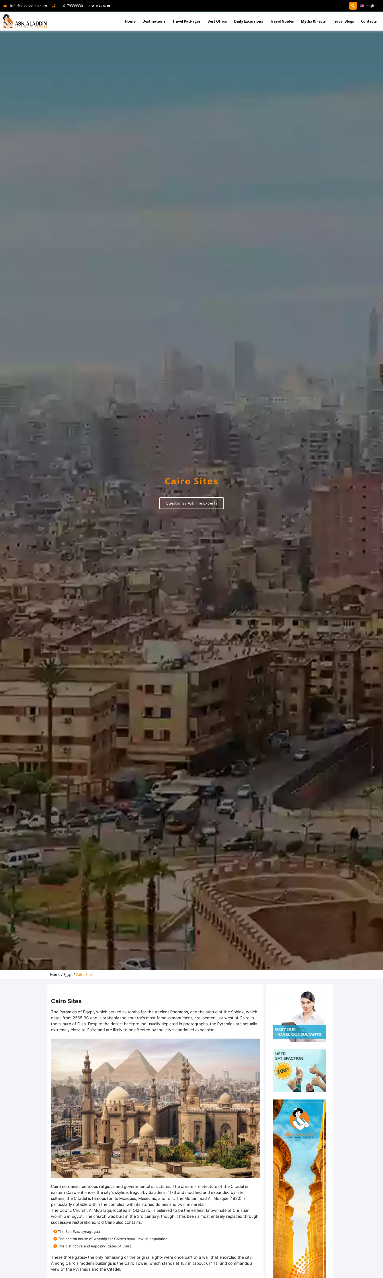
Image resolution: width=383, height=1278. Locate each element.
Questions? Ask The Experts (191, 503)
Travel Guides (282, 21)
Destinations (154, 21)
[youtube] (109, 5)
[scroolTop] (375, 1270)
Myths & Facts (313, 21)
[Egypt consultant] (299, 1016)
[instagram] (105, 5)
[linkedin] (101, 5)
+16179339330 (71, 5)
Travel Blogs (343, 21)
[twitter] (94, 5)
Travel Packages (186, 21)
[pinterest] (97, 5)
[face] (90, 5)
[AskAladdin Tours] (25, 21)
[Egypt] (299, 1070)
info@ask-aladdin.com (28, 5)
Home (130, 21)
